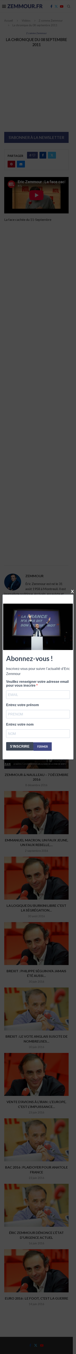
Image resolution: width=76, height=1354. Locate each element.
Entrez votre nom (20, 724)
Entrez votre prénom (22, 705)
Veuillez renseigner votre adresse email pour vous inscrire (37, 683)
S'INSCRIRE (20, 746)
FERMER (42, 746)
